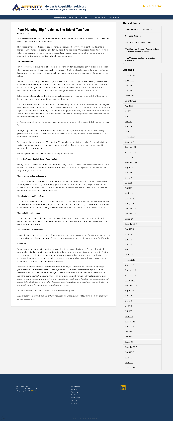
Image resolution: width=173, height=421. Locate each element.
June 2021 (128, 116)
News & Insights (75, 397)
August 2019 (129, 229)
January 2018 (129, 327)
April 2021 (128, 126)
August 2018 (129, 291)
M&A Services (74, 392)
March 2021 (129, 132)
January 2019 (129, 265)
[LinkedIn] (123, 387)
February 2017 (130, 368)
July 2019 (128, 234)
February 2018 (130, 321)
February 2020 (130, 198)
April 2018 (128, 311)
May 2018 (128, 306)
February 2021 (130, 137)
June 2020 (128, 178)
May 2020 (128, 183)
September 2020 (131, 162)
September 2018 (131, 286)
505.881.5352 (152, 6)
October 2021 (129, 96)
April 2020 (128, 188)
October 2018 (129, 280)
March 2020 (129, 193)
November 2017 (130, 337)
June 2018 (128, 301)
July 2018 (128, 296)
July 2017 (128, 357)
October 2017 (129, 342)
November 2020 (130, 152)
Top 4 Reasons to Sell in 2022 (138, 29)
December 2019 (130, 209)
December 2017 (130, 332)
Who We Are (74, 389)
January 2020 (129, 203)
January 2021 (129, 142)
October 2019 (129, 219)
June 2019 (128, 239)
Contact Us (74, 400)
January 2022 (129, 80)
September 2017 (131, 347)
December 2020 (130, 147)
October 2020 (129, 157)
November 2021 (130, 91)
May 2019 (128, 244)
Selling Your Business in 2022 (138, 42)
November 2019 (130, 214)
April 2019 (128, 250)
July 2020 (128, 173)
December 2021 (130, 85)
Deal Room (74, 403)
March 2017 (129, 362)
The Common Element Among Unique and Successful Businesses (142, 50)
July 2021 (128, 111)
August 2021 (129, 106)
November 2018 (130, 275)
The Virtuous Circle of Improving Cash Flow (140, 59)
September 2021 (131, 101)
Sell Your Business (133, 36)
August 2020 (129, 168)
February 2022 (130, 75)
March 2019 (129, 255)
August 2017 (129, 352)
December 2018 (130, 270)
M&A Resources (75, 395)
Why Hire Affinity (75, 386)
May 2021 (128, 121)
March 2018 (129, 316)
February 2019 (130, 260)
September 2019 (131, 224)
